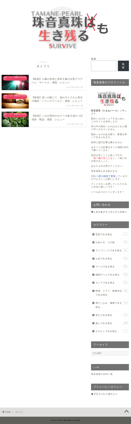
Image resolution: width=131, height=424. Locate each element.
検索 (93, 58)
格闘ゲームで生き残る (111, 275)
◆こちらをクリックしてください (109, 212)
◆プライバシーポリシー (104, 394)
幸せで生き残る (111, 315)
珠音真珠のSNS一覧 (102, 374)
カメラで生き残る (111, 283)
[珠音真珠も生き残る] (65, 51)
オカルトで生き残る (111, 331)
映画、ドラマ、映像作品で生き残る (111, 293)
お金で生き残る (111, 258)
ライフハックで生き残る (111, 250)
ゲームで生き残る (111, 266)
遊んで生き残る (111, 323)
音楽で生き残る (111, 234)
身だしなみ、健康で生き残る (111, 305)
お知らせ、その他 (111, 242)
